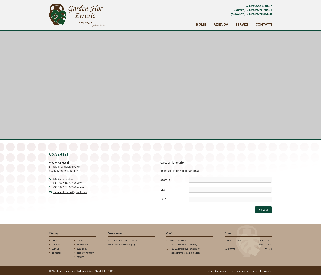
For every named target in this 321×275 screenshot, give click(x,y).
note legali (82, 248)
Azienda (221, 24)
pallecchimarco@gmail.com (70, 192)
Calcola (263, 209)
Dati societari (221, 271)
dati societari (83, 244)
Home (201, 24)
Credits (208, 271)
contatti (56, 252)
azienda (56, 244)
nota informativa (85, 252)
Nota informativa (239, 271)
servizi (55, 248)
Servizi (242, 24)
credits (80, 240)
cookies (80, 256)
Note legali (256, 271)
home (55, 240)
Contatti (264, 24)
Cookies (268, 271)
